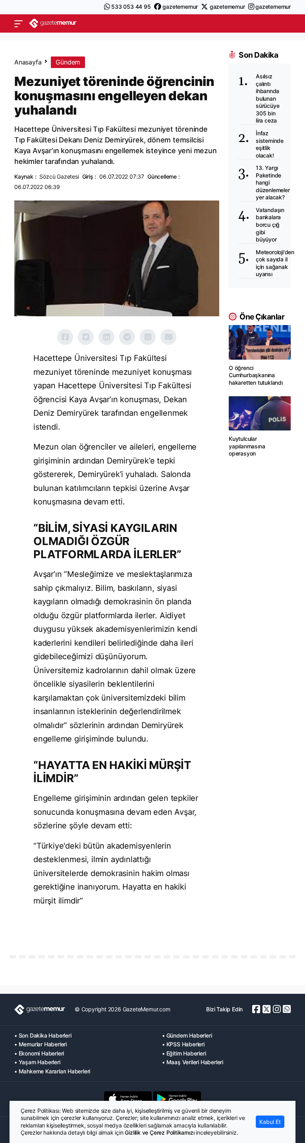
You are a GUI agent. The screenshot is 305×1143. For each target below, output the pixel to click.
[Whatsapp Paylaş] (148, 337)
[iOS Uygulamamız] (128, 1098)
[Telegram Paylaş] (127, 337)
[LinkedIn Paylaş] (106, 337)
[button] (18, 23)
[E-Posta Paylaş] (168, 337)
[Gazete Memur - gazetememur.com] (53, 23)
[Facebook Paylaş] (65, 337)
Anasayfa (27, 62)
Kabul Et (270, 1121)
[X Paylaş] (86, 337)
